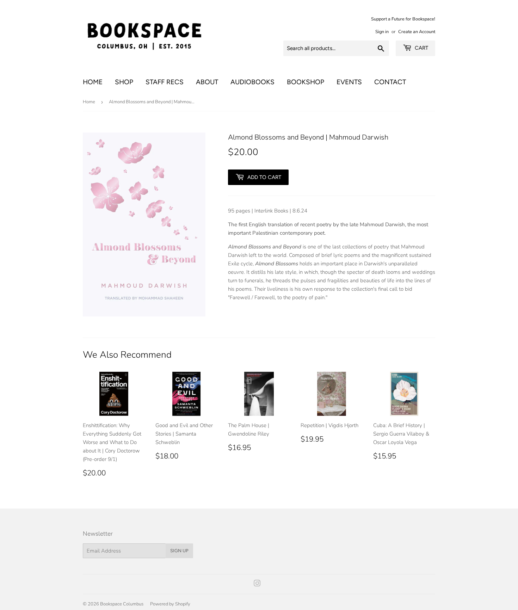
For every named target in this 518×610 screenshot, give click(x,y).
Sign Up (179, 550)
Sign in (382, 32)
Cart (420, 48)
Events (349, 82)
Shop (124, 82)
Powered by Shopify (170, 604)
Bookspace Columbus (121, 604)
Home (93, 82)
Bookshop (305, 82)
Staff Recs (165, 82)
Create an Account (416, 32)
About (207, 82)
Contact (390, 82)
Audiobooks (252, 82)
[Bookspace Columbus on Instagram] (257, 584)
